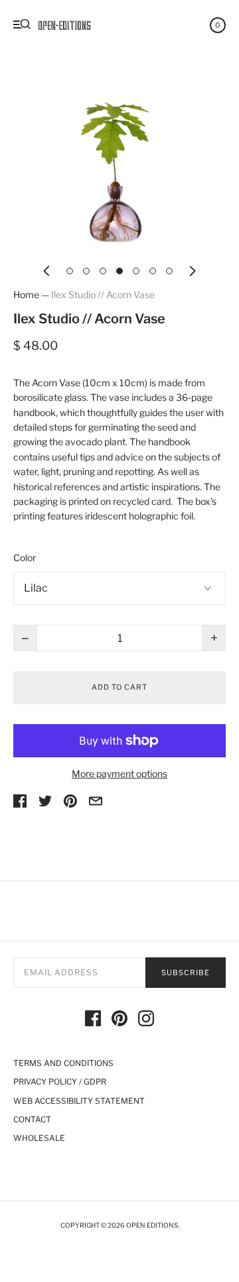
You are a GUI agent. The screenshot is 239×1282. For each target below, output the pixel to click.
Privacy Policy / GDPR (59, 1082)
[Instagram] (146, 1020)
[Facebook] (93, 1020)
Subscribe (185, 972)
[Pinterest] (119, 1020)
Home (26, 294)
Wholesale (39, 1138)
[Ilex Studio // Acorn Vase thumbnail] (69, 271)
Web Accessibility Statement (79, 1101)
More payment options (119, 773)
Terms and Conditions (63, 1063)
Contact (32, 1119)
